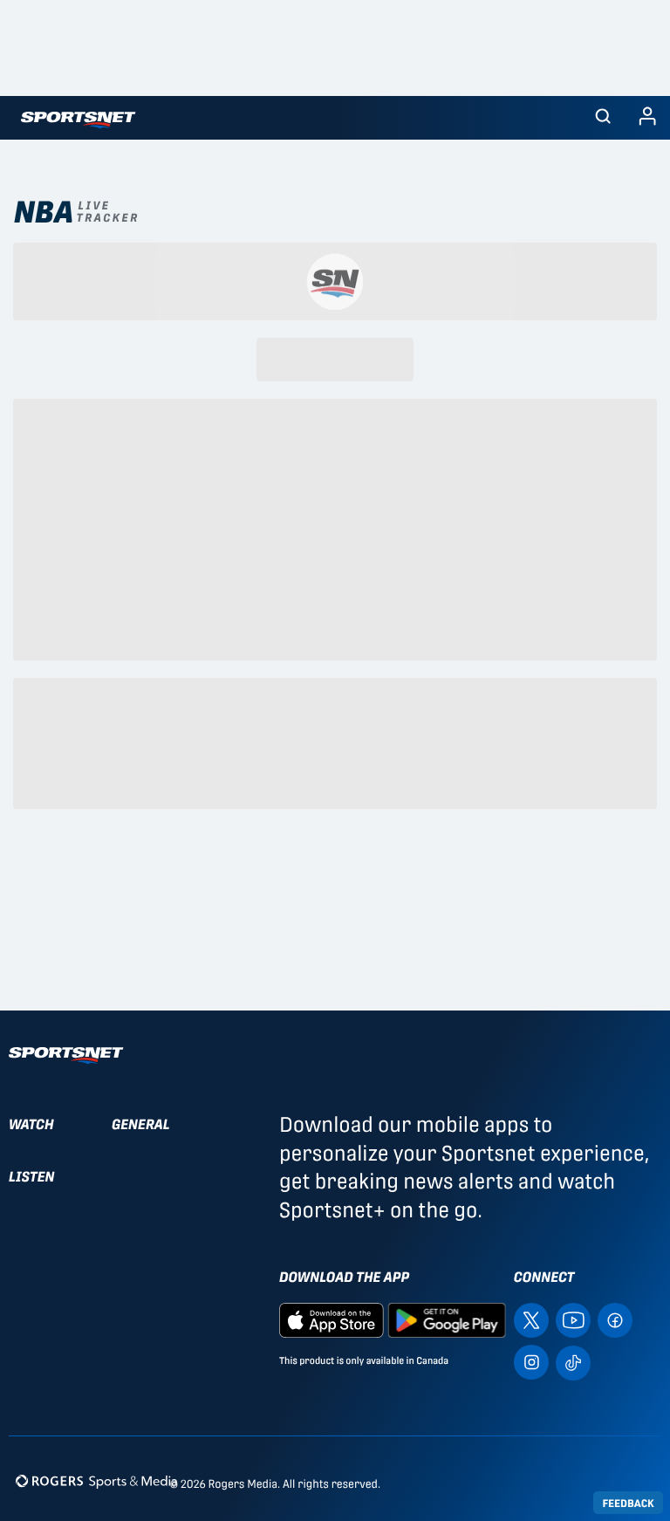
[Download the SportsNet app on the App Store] (331, 1320)
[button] (603, 117)
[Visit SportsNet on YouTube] (573, 1320)
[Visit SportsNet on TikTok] (573, 1361)
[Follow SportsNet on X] (531, 1320)
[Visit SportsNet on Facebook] (615, 1320)
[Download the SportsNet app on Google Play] (446, 1320)
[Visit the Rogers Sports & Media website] (96, 1480)
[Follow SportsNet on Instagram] (531, 1361)
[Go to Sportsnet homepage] (78, 120)
